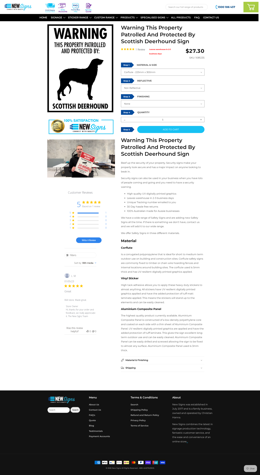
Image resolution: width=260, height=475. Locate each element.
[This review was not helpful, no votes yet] (93, 331)
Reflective (144, 80)
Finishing (143, 96)
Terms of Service (140, 425)
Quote (92, 420)
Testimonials (96, 431)
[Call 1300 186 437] (225, 7)
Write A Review (89, 240)
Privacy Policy (138, 420)
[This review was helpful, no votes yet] (88, 331)
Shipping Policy (139, 409)
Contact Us (95, 409)
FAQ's (92, 415)
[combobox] (187, 7)
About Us (94, 404)
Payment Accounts (99, 436)
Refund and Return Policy (145, 415)
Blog (91, 425)
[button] (57, 17)
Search (134, 404)
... (187, 441)
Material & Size (147, 64)
